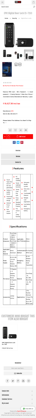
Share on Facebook (14, 142)
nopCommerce (21, 411)
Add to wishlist (15, 130)
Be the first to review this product (13, 86)
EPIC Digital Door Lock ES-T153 (8, 343)
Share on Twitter (18, 142)
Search (34, 7)
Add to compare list (20, 130)
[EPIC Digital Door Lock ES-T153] (9, 332)
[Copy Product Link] (10, 130)
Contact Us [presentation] (18, 162)
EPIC (12, 111)
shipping (32, 415)
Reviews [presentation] (18, 156)
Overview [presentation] (18, 150)
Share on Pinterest (21, 142)
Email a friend (26, 130)
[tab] (18, 150)
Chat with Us (29, 408)
